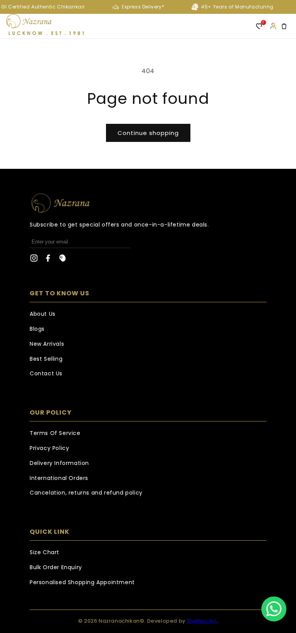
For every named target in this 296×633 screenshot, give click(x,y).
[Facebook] (48, 260)
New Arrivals (47, 344)
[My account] (272, 26)
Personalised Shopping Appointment (82, 582)
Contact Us (46, 373)
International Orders (59, 478)
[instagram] (34, 260)
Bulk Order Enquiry (56, 567)
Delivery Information (59, 463)
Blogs (37, 329)
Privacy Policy (49, 448)
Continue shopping (148, 133)
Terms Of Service (55, 433)
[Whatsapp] (273, 608)
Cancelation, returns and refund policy (86, 492)
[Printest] (62, 260)
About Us (43, 314)
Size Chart (44, 552)
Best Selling (46, 359)
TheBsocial (202, 621)
